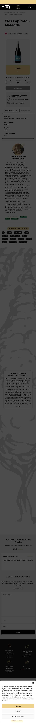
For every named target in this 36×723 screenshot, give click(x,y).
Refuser (18, 711)
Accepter (18, 706)
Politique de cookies (17, 720)
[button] (33, 683)
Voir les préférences (18, 716)
